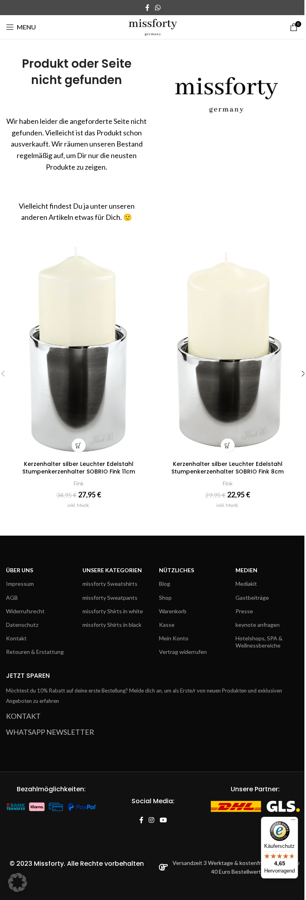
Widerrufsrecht (25, 611)
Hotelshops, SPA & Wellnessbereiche (258, 642)
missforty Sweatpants (109, 597)
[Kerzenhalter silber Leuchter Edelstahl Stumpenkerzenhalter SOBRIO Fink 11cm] (78, 347)
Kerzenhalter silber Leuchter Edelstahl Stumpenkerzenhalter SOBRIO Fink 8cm (227, 468)
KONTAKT (23, 716)
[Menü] (293, 821)
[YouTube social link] (163, 820)
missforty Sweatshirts (109, 583)
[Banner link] (229, 90)
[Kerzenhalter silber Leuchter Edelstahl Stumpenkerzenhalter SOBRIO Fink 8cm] (227, 347)
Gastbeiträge (252, 597)
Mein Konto (173, 638)
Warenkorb (172, 611)
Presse (244, 611)
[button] (17, 882)
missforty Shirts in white (112, 611)
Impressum (20, 583)
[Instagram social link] (151, 820)
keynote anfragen (257, 624)
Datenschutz (22, 624)
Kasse (167, 624)
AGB (12, 597)
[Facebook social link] (147, 8)
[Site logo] (153, 26)
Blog (164, 583)
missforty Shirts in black (111, 624)
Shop (165, 597)
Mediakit (246, 583)
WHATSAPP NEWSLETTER (50, 732)
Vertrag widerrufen (183, 651)
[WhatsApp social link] (157, 8)
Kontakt (16, 638)
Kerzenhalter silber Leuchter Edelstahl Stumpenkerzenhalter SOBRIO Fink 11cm (78, 468)
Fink (79, 483)
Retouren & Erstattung (35, 651)
